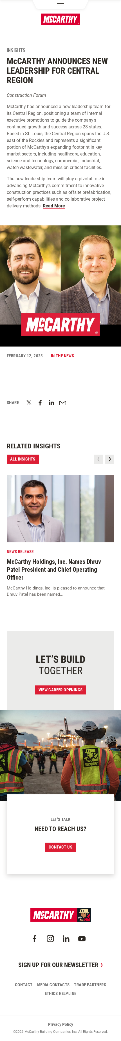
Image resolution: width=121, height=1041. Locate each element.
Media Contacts (53, 984)
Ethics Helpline (61, 993)
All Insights (22, 459)
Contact (24, 984)
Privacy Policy (60, 1024)
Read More (54, 206)
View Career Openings (61, 689)
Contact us (60, 847)
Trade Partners (90, 984)
